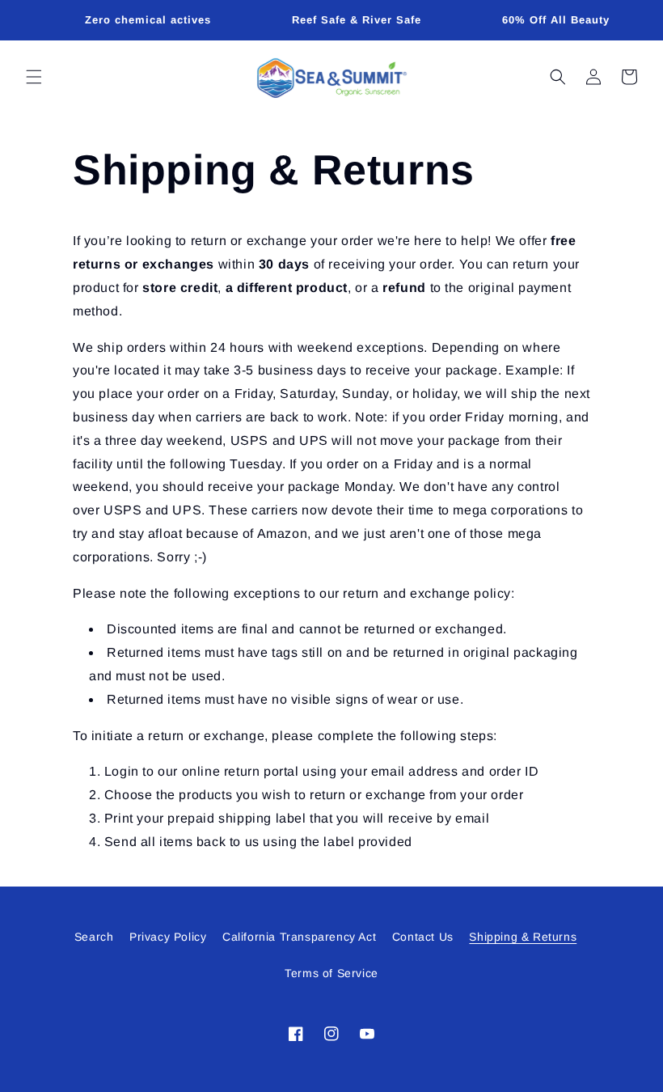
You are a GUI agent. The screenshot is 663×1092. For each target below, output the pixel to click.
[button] (34, 77)
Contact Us (423, 936)
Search (94, 936)
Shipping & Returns (522, 936)
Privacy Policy (167, 936)
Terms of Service (331, 973)
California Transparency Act (299, 936)
